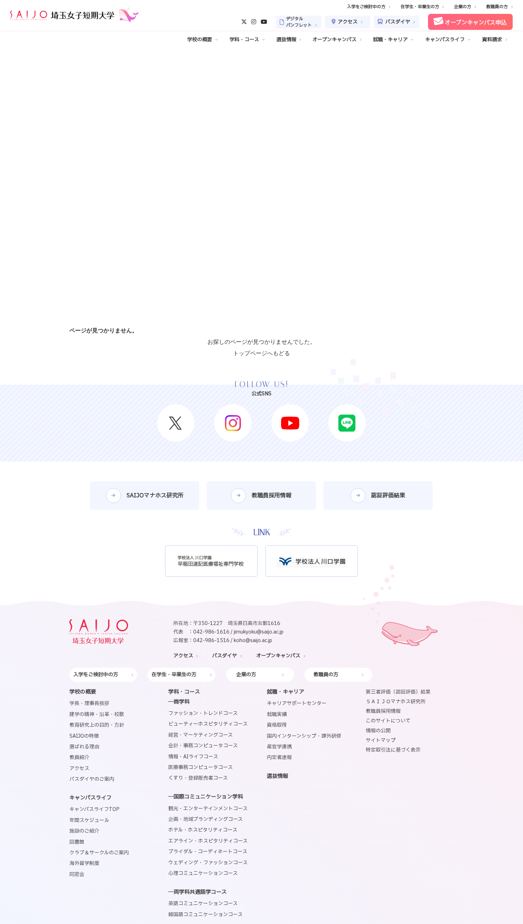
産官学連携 (279, 747)
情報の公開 (378, 731)
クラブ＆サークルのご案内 (99, 852)
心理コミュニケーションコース (203, 873)
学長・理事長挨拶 (89, 703)
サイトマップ (381, 740)
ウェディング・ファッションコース (208, 862)
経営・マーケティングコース (200, 735)
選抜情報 (277, 776)
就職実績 (277, 714)
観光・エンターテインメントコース (208, 808)
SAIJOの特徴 (84, 736)
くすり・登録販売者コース (198, 778)
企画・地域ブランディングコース (205, 819)
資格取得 (277, 725)
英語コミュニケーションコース (203, 903)
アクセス (79, 768)
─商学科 (179, 702)
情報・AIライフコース (193, 756)
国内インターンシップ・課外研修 (304, 736)
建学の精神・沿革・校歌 (96, 714)
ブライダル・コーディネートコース (207, 851)
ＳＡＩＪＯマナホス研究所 (396, 701)
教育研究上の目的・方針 (96, 725)
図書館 (76, 842)
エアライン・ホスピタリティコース (208, 841)
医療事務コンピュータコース (200, 767)
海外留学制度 (84, 863)
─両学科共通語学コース (197, 892)
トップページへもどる (261, 353)
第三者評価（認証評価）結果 (398, 692)
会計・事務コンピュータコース (203, 745)
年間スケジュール (89, 820)
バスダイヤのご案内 (91, 779)
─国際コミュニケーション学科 (205, 797)
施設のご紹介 (84, 831)
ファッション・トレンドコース (203, 713)
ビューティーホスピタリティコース (208, 724)
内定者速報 (279, 757)
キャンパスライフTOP (94, 809)
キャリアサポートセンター (297, 703)
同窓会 (76, 874)
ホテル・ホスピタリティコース (202, 830)
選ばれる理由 (84, 747)
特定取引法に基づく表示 (393, 750)
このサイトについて (388, 721)
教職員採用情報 (383, 711)
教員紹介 (79, 757)
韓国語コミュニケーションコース (205, 914)
